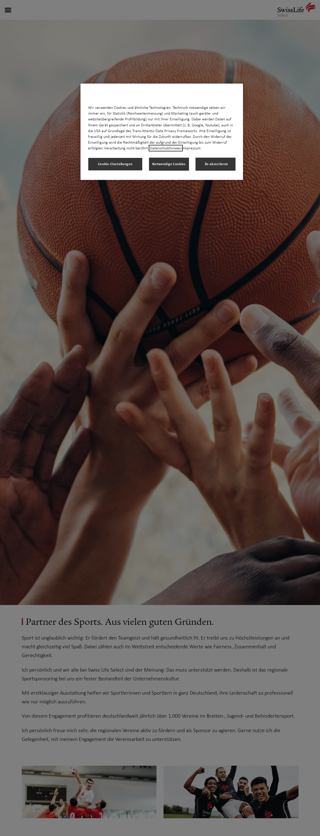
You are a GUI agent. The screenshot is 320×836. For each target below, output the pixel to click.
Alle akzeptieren (215, 164)
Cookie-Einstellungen (115, 164)
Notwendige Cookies (169, 164)
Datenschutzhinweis (166, 148)
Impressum (192, 148)
